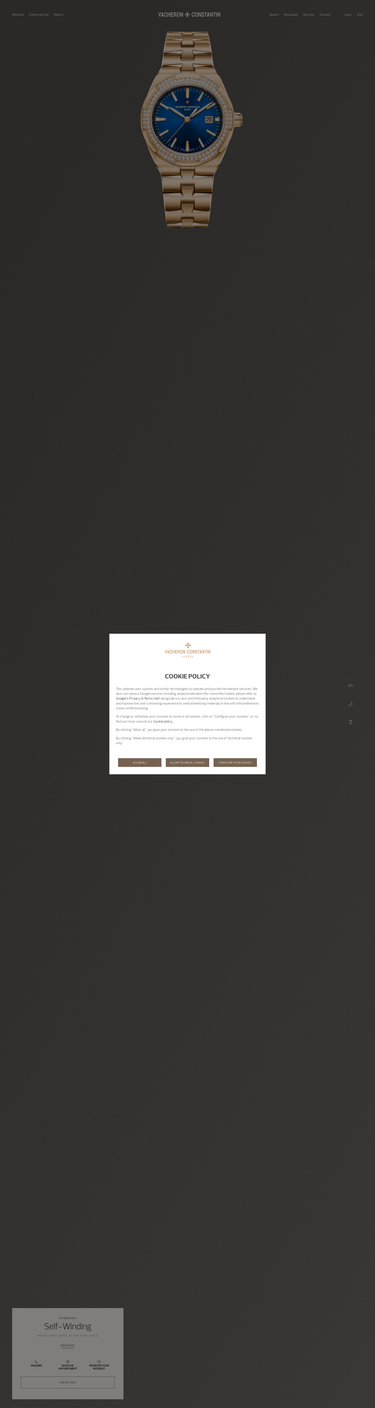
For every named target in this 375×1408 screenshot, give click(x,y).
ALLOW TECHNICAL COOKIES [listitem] (187, 762)
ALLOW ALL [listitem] (140, 762)
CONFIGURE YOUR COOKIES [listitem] (235, 762)
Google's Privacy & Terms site (137, 698)
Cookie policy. (163, 721)
